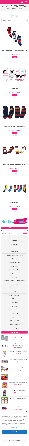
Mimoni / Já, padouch (14, 269)
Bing (14, 97)
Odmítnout (14, 436)
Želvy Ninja (14, 328)
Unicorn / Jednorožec (14, 324)
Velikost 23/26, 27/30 (17, 8)
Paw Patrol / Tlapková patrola (14, 288)
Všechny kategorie (15, 237)
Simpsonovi (15, 302)
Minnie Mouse (14, 59)
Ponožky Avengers (14, 202)
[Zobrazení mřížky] (13, 16)
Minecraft (14, 273)
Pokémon (14, 299)
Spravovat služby (14, 427)
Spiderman (14, 309)
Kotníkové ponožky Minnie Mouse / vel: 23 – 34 (14, 50)
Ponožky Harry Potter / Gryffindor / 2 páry (14, 126)
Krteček (14, 259)
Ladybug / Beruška (15, 262)
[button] (26, 412)
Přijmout (14, 431)
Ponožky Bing (14, 88)
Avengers (14, 211)
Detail (14, 57)
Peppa (14, 291)
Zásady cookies (8, 443)
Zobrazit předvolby (14, 440)
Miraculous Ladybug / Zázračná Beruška (14, 280)
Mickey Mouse (14, 266)
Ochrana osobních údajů (18, 443)
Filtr (25, 233)
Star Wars (14, 317)
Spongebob (14, 313)
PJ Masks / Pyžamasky (14, 295)
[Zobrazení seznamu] (16, 16)
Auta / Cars (14, 244)
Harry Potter (14, 135)
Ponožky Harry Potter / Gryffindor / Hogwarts (14, 164)
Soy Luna (14, 306)
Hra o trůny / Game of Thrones (14, 255)
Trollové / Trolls (14, 320)
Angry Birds (14, 240)
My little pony (14, 284)
